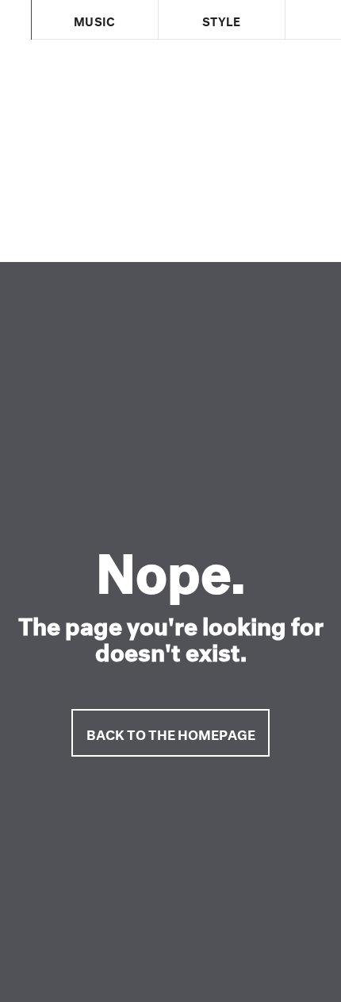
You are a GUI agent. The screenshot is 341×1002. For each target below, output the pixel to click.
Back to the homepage (170, 732)
